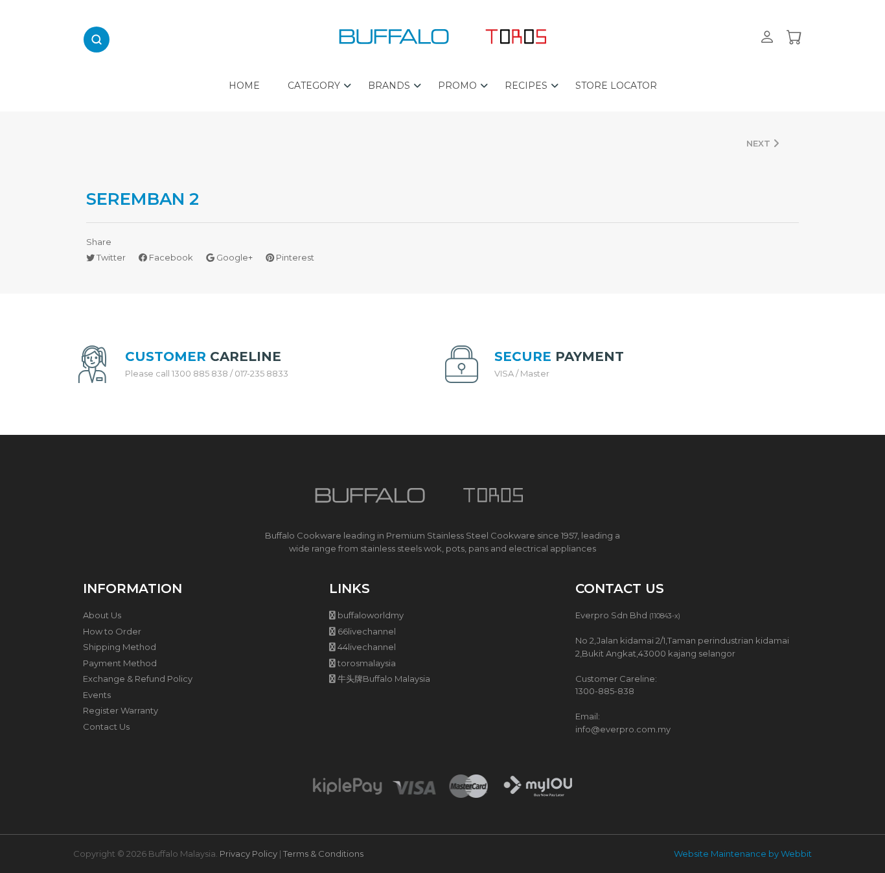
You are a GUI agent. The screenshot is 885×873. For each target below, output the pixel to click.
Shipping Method (119, 647)
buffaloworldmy (371, 615)
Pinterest (294, 257)
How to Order (112, 631)
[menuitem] (244, 82)
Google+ (233, 257)
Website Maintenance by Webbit (743, 853)
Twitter (110, 257)
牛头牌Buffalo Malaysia (384, 678)
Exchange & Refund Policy (137, 678)
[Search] (96, 39)
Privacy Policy (248, 853)
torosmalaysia (367, 663)
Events (97, 695)
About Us (102, 615)
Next (759, 143)
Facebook (170, 257)
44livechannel (367, 647)
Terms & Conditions (323, 853)
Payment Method (120, 663)
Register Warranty (120, 710)
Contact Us (106, 726)
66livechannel (367, 631)
